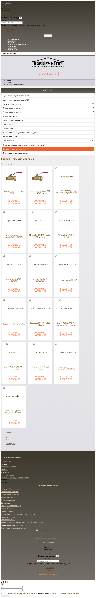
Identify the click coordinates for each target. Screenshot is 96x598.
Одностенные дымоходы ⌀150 (16, 100)
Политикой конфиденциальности (68, 593)
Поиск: (4, 20)
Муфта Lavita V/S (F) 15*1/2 (66, 236)
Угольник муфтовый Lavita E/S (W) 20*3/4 (14, 412)
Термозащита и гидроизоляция (16, 153)
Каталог (11, 42)
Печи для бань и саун (12, 104)
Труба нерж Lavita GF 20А (14, 324)
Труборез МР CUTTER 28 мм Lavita (40, 324)
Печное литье (9, 128)
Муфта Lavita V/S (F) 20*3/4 (14, 280)
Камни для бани (10, 136)
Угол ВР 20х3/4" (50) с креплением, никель (66, 324)
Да (2, 15)
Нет (5, 15)
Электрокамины (8, 500)
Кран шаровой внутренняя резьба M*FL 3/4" (66, 192)
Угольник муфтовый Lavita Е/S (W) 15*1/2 (66, 368)
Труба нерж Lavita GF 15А (66, 280)
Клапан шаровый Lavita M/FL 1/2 (14, 192)
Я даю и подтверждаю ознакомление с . (41, 593)
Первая (9, 432)
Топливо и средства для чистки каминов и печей (24, 145)
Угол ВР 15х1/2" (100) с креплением (14, 368)
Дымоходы (5, 503)
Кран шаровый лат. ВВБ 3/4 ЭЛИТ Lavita (40, 192)
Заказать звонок (48, 73)
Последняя (10, 443)
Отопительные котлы (12, 112)
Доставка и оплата (17, 44)
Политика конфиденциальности (15, 478)
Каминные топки (10, 116)
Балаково (9, 4)
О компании (14, 40)
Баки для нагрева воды (13, 120)
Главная (8, 80)
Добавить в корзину (14, 202)
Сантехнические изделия (14, 149)
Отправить (5, 596)
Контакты (12, 49)
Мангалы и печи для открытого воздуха (20, 132)
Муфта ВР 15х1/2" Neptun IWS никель (40, 236)
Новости (12, 47)
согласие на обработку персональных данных (22, 593)
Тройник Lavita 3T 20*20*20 (40, 280)
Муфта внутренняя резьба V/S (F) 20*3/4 (14, 236)
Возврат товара (7, 475)
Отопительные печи (11, 108)
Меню (48, 36)
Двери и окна (9, 124)
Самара (9, 31)
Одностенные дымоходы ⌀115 (16, 96)
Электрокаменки (10, 141)
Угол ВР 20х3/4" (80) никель (40, 368)
